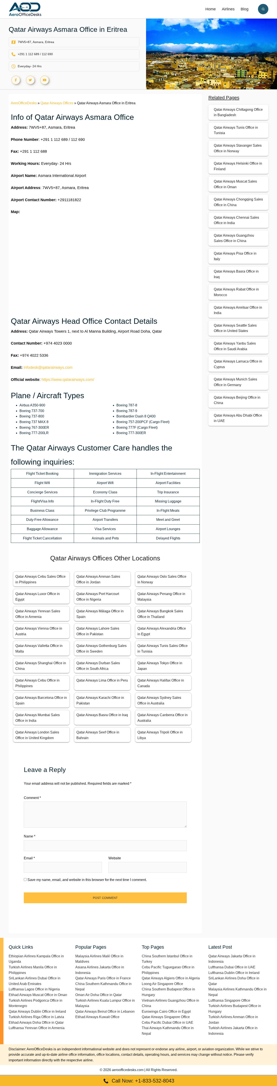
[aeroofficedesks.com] (25, 9)
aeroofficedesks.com (127, 1070)
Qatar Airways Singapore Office (166, 1017)
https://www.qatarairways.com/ (68, 379)
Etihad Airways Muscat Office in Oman (38, 995)
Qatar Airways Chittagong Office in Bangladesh (238, 112)
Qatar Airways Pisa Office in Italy (235, 256)
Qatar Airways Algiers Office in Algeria (171, 978)
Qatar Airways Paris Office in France (103, 978)
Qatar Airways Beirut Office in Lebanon (105, 1011)
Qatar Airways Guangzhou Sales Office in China (234, 238)
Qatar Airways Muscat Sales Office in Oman (235, 184)
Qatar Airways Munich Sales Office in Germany (235, 382)
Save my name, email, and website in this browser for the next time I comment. (87, 880)
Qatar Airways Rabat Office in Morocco (236, 292)
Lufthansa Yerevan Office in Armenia (36, 1028)
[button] (263, 9)
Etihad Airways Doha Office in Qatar (36, 1022)
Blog (244, 9)
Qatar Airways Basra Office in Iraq (102, 715)
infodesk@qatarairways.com (48, 367)
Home (210, 9)
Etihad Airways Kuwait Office (97, 1017)
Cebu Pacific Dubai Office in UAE (167, 1022)
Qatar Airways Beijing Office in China (237, 400)
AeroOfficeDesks (24, 103)
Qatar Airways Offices (56, 103)
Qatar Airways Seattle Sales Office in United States (235, 328)
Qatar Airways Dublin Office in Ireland (37, 1011)
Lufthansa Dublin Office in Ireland (233, 973)
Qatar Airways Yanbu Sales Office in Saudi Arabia (235, 346)
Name (29, 836)
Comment (32, 798)
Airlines (228, 9)
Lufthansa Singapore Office (229, 1000)
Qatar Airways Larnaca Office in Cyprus (238, 364)
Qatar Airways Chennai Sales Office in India (236, 220)
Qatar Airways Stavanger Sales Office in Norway (238, 148)
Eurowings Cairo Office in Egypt (166, 1011)
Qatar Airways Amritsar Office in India (238, 310)
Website (114, 858)
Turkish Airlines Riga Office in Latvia (36, 1017)
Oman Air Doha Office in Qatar (98, 995)
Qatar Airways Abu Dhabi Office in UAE (238, 418)
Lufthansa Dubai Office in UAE (231, 967)
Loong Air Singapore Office (162, 984)
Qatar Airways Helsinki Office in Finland (238, 166)
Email (29, 858)
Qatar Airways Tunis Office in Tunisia (236, 130)
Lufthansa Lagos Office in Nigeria (34, 989)
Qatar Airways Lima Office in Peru (102, 680)
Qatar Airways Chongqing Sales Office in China (238, 202)
